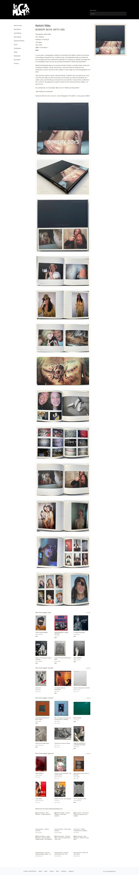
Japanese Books (19, 41)
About (45, 871)
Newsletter (17, 56)
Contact (16, 63)
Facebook (63, 871)
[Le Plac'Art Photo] (22, 9)
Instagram (71, 871)
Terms (57, 871)
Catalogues (17, 48)
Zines (15, 44)
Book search (93, 10)
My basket (17, 60)
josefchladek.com (111, 871)
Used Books (17, 33)
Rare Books (17, 37)
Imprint (40, 871)
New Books (17, 29)
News (15, 52)
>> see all (87, 612)
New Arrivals (18, 25)
